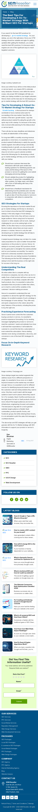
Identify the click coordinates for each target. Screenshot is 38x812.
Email (19, 691)
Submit (19, 701)
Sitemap (31, 803)
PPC (7, 473)
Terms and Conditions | (20, 803)
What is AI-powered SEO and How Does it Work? (24, 616)
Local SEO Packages (8, 742)
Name (19, 681)
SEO (7, 458)
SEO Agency (6, 762)
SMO (7, 468)
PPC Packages (6, 751)
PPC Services (6, 720)
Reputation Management (10, 726)
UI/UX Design (11, 478)
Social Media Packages (9, 748)
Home (5, 12)
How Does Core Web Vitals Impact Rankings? (23, 629)
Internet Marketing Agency (10, 768)
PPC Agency (6, 765)
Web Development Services (11, 732)
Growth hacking (8, 110)
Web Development (13, 483)
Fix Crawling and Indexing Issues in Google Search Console (23, 601)
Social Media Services (9, 723)
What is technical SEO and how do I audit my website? (24, 572)
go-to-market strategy (20, 35)
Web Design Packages (9, 754)
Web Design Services (9, 729)
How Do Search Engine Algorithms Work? (22, 643)
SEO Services (6, 717)
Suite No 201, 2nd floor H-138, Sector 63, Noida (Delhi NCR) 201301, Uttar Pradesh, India (14, 787)
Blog (11, 12)
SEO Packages (6, 739)
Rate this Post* (19, 674)
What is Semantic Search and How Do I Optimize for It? (24, 558)
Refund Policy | (7, 803)
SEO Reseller (11, 463)
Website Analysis (7, 774)
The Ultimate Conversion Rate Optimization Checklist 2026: (24, 586)
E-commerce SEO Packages (11, 745)
